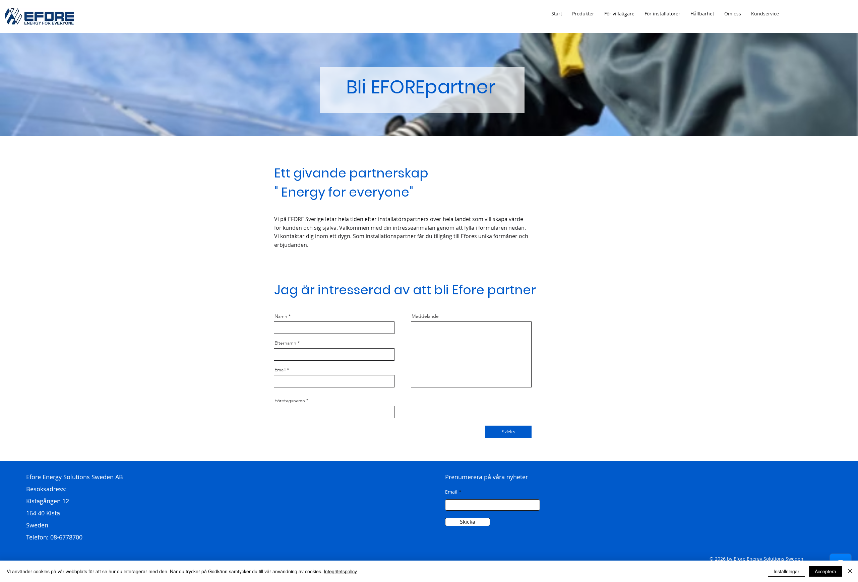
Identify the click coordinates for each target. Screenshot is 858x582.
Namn (280, 316)
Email (280, 369)
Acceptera (825, 571)
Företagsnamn (289, 400)
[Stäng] (850, 571)
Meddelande (425, 316)
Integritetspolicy (340, 571)
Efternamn (285, 343)
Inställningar (786, 571)
